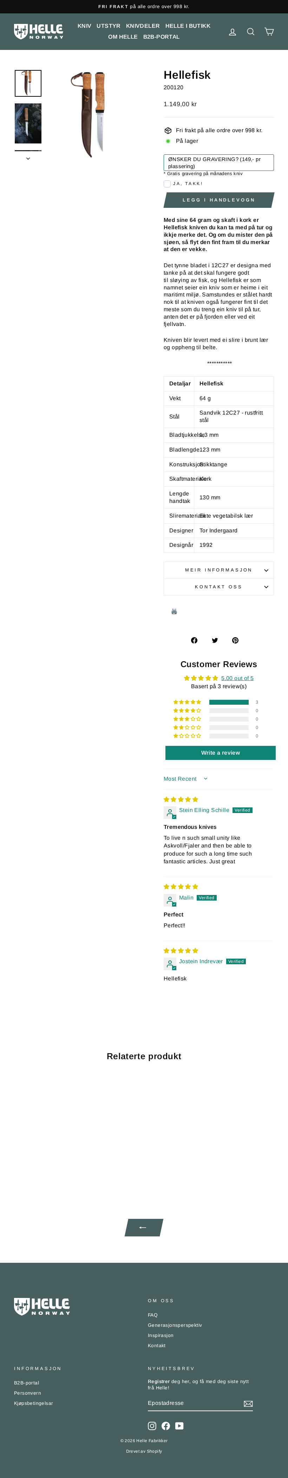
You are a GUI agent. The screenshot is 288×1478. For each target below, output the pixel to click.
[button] (188, 702)
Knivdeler (143, 26)
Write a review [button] (220, 753)
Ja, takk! (188, 183)
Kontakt (157, 1345)
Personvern (27, 1393)
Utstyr (108, 26)
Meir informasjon (219, 569)
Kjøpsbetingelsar (33, 1403)
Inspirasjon (161, 1335)
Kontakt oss (218, 586)
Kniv (85, 26)
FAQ (153, 1315)
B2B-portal (161, 37)
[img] (181, 799)
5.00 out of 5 (237, 678)
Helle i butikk (188, 26)
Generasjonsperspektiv (175, 1325)
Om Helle (123, 37)
